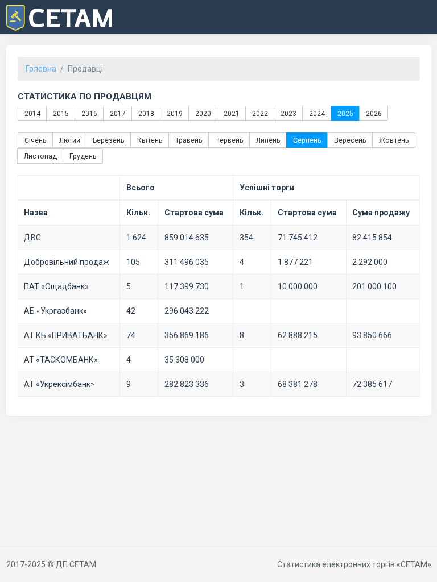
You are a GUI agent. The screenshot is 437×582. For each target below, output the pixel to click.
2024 (316, 113)
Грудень (82, 156)
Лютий (69, 140)
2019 (174, 113)
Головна (41, 68)
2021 (231, 113)
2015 (60, 113)
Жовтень (393, 140)
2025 (345, 113)
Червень (229, 140)
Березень (108, 140)
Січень (35, 140)
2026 (373, 113)
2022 (259, 113)
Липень (267, 140)
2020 (203, 113)
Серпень (306, 140)
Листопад (39, 156)
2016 (89, 113)
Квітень (149, 140)
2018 (146, 113)
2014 (32, 113)
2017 (117, 113)
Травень (188, 140)
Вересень (349, 140)
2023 (288, 113)
